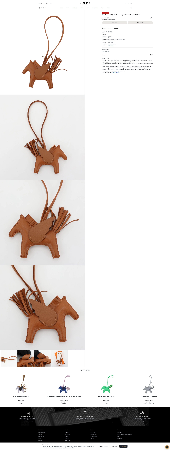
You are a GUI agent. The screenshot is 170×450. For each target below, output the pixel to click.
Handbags (67, 432)
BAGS (67, 7)
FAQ (118, 436)
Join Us (39, 438)
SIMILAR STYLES (85, 370)
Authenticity (41, 436)
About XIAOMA (41, 432)
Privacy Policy (72, 447)
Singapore (111, 45)
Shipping (67, 438)
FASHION (81, 7)
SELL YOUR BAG (95, 7)
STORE (102, 7)
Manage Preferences (103, 446)
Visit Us (40, 434)
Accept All (124, 446)
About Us (40, 440)
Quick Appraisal (94, 436)
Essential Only (115, 446)
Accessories (67, 434)
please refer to (116, 72)
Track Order (67, 440)
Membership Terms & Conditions (124, 434)
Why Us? (92, 438)
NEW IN (61, 7)
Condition (116, 28)
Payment (67, 436)
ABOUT (108, 7)
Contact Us (119, 438)
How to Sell (93, 432)
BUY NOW (114, 22)
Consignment (93, 434)
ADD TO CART (140, 22)
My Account (119, 432)
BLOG (88, 7)
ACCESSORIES (74, 7)
